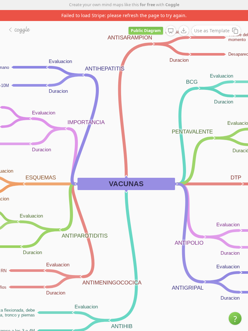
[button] (235, 318)
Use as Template (212, 30)
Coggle (172, 4)
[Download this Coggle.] (184, 31)
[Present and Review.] (171, 31)
